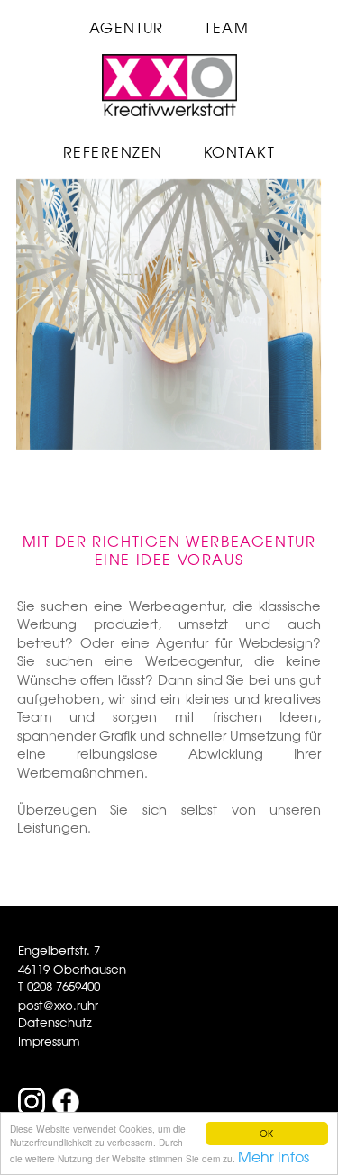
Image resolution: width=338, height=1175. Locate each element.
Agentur (126, 27)
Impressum (49, 1041)
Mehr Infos (273, 1156)
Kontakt (239, 151)
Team (227, 27)
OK (266, 1133)
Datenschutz (55, 1022)
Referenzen (113, 151)
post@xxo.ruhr (58, 1005)
